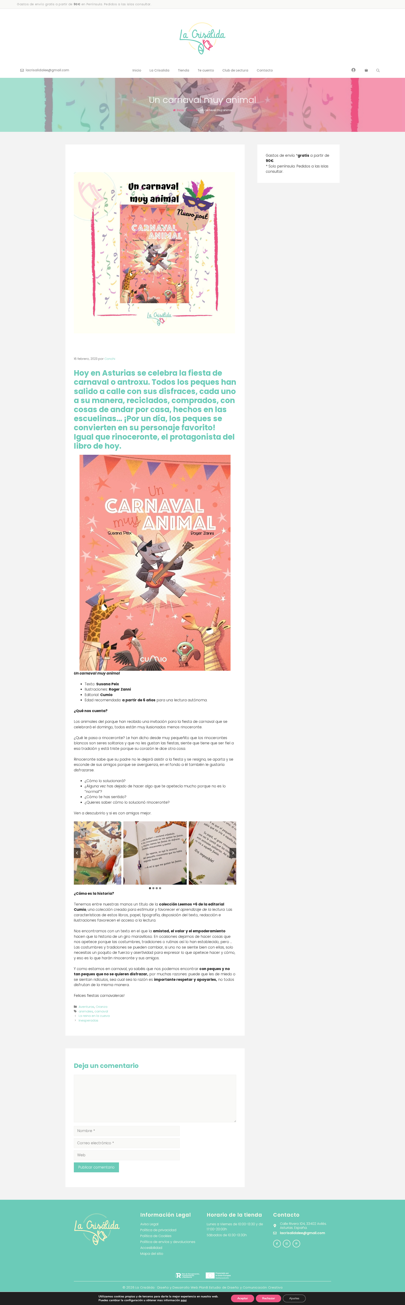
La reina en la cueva (94, 1016)
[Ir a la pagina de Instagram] (277, 1243)
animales (86, 1011)
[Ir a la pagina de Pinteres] (296, 1243)
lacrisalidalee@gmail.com (47, 70)
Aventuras (86, 1007)
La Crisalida (159, 70)
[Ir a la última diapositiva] (77, 853)
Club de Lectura (235, 70)
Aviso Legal (149, 1224)
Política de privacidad (158, 1230)
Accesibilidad (151, 1247)
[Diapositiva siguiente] (233, 853)
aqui (184, 1300)
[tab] (150, 888)
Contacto (265, 70)
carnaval (101, 1011)
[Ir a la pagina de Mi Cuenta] (353, 69)
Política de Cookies (155, 1235)
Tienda (183, 70)
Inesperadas (88, 1020)
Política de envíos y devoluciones (167, 1241)
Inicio (136, 70)
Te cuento (206, 70)
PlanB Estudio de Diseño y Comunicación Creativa (240, 1287)
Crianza (192, 110)
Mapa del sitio (151, 1253)
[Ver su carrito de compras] (366, 70)
